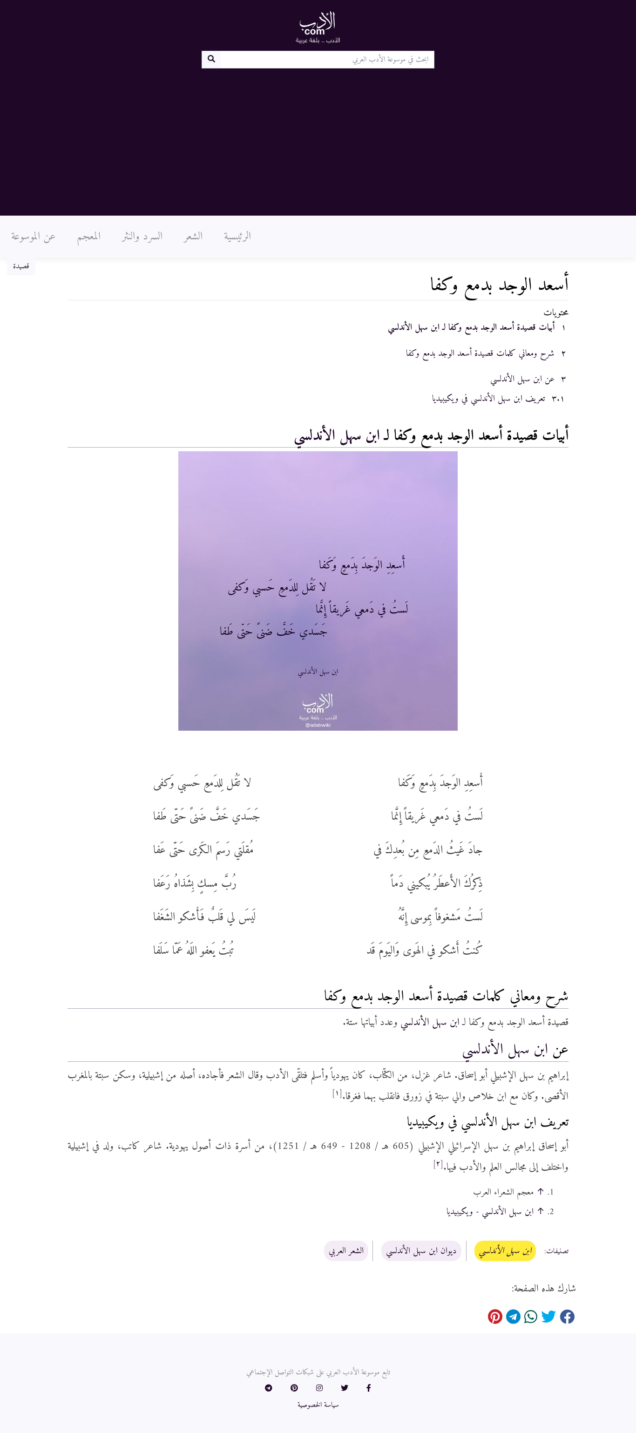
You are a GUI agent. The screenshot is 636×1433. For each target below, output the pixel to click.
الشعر (193, 236)
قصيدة (21, 266)
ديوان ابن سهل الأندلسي (421, 1251)
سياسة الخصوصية (318, 1405)
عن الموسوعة (33, 236)
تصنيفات (557, 1251)
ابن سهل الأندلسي (337, 436)
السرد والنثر (142, 236)
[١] (337, 1093)
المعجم (89, 236)
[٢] (438, 1164)
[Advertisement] (318, 138)
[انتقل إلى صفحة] (211, 59)
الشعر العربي (346, 1251)
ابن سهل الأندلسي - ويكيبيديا (490, 1212)
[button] (368, 1389)
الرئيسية (237, 236)
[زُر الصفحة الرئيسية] (318, 27)
